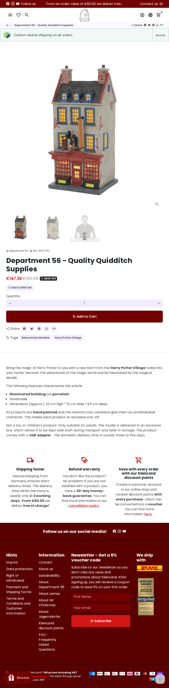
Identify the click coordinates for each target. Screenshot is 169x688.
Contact (45, 562)
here (148, 514)
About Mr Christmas (47, 602)
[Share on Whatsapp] (157, 25)
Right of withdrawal (15, 578)
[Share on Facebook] (145, 25)
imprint (12, 562)
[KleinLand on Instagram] (12, 3)
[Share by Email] (161, 25)
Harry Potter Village (68, 337)
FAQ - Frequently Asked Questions (47, 642)
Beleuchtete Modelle (35, 337)
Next (157, 132)
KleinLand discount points (51, 625)
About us (46, 569)
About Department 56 (51, 584)
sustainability (49, 575)
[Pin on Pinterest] (153, 25)
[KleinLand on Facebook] (7, 3)
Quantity (13, 296)
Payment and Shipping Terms (18, 589)
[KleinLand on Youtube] (17, 3)
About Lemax (49, 593)
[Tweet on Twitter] (149, 25)
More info (160, 35)
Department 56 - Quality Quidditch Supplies (43, 25)
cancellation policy (83, 505)
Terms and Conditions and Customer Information (18, 606)
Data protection (19, 569)
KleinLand (35, 672)
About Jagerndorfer (50, 614)
